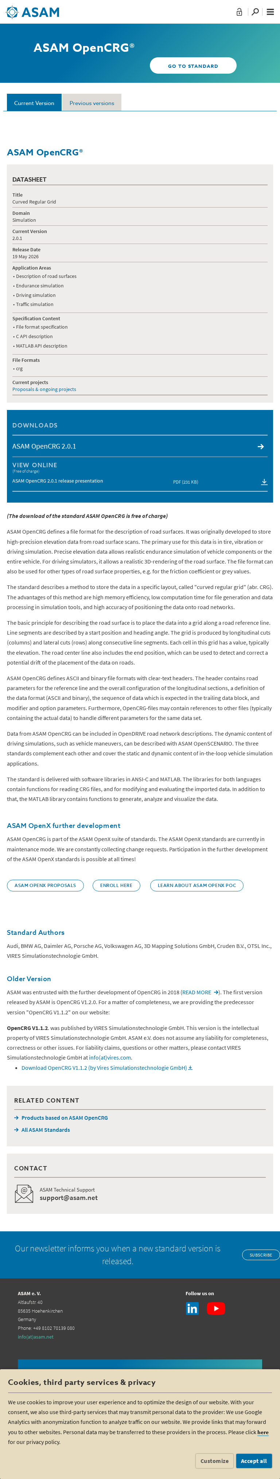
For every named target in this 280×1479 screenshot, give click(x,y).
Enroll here (116, 886)
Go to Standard (193, 66)
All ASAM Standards (46, 1129)
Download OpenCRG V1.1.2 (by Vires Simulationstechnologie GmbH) (104, 1067)
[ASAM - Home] (32, 9)
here (263, 1432)
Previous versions (92, 103)
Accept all (254, 1460)
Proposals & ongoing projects (44, 389)
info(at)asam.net (36, 1336)
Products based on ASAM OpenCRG (65, 1117)
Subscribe (261, 1255)
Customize (215, 1460)
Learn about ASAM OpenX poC (197, 886)
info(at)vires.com (110, 1057)
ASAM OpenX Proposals (45, 886)
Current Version (34, 103)
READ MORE (196, 992)
